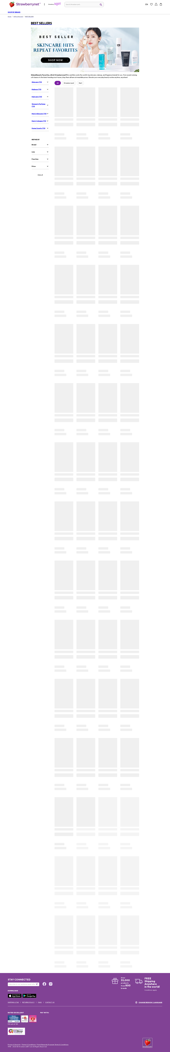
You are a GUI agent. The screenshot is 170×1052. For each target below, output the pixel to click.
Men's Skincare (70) (39, 114)
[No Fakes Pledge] (32, 1021)
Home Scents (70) (38, 128)
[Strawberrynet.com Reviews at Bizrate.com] (14, 1022)
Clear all (40, 175)
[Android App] (30, 997)
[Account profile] (156, 4)
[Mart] (54, 5)
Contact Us (50, 1002)
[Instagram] (51, 984)
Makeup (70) (36, 89)
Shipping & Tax (13, 1002)
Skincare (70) (37, 82)
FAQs (40, 1002)
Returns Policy (28, 1002)
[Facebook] (44, 984)
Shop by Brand (14, 12)
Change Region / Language (150, 1002)
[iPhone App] (15, 997)
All (58, 83)
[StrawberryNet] (24, 4)
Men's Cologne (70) (39, 121)
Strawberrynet (69, 83)
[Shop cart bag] (160, 4)
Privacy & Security (14, 1044)
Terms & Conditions (29, 1044)
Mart (80, 83)
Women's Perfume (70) (38, 105)
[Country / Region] (146, 4)
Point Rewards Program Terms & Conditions (52, 1044)
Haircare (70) (37, 97)
